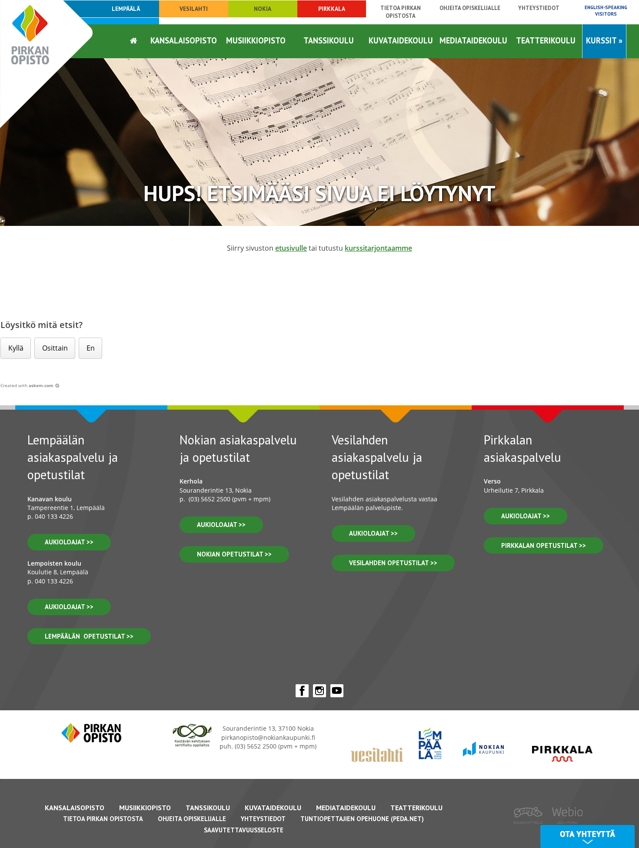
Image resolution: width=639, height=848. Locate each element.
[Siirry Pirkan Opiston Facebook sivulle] (302, 690)
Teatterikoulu (546, 40)
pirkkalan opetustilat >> (543, 545)
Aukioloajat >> (221, 524)
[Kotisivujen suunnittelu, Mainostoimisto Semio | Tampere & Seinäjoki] (530, 830)
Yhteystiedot (538, 8)
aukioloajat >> (69, 542)
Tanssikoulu (328, 40)
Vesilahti (194, 9)
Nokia (262, 9)
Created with (26, 385)
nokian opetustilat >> (234, 554)
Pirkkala (331, 9)
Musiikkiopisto (256, 40)
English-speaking (606, 10)
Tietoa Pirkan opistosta (400, 12)
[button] (15, 348)
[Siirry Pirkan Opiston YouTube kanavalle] (336, 690)
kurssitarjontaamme (378, 248)
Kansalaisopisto (183, 40)
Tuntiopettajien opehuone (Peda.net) (362, 819)
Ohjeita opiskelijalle (469, 8)
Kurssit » (604, 40)
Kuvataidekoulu (401, 40)
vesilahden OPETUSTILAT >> (393, 563)
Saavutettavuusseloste (243, 830)
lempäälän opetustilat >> (89, 636)
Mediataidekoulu (473, 40)
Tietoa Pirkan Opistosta (103, 819)
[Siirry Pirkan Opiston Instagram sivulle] (319, 690)
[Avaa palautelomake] (587, 836)
